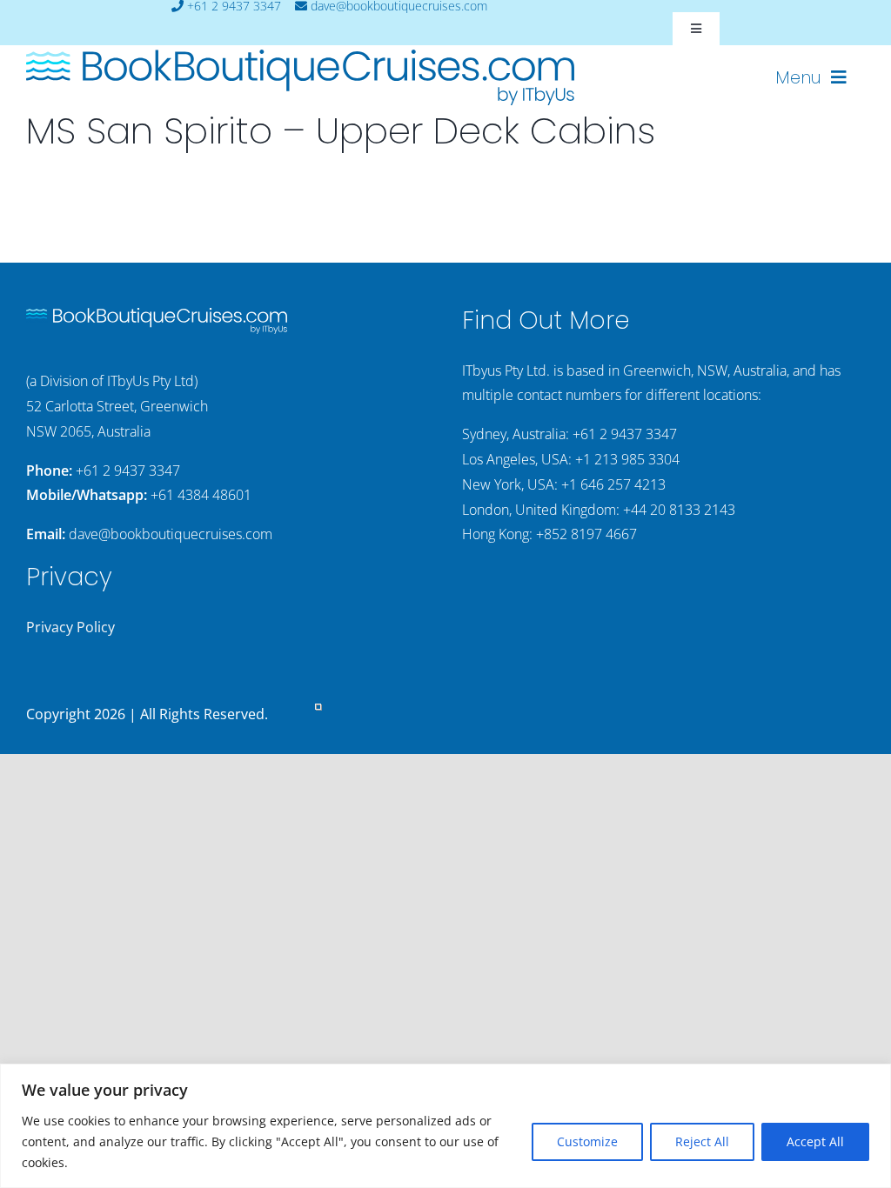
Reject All (702, 1141)
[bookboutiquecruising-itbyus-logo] (300, 56)
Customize (587, 1141)
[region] (445, 1126)
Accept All (815, 1141)
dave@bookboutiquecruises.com (170, 534)
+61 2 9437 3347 (128, 470)
